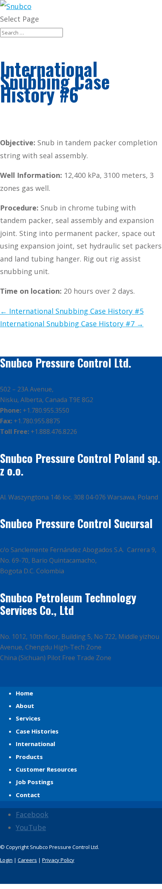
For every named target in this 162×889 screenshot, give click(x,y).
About (25, 706)
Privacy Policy (58, 859)
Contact (28, 795)
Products (29, 757)
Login (6, 859)
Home (24, 693)
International (35, 744)
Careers (27, 859)
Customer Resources (46, 769)
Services (28, 718)
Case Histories (37, 731)
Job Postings (34, 782)
